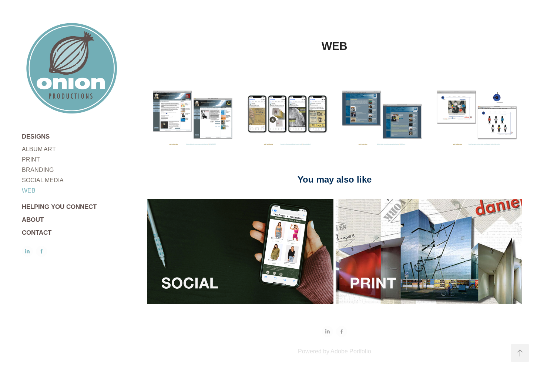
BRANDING (38, 170)
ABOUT (33, 219)
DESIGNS (36, 136)
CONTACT (36, 232)
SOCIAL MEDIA (43, 180)
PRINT (31, 159)
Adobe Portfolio (350, 351)
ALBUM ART (39, 149)
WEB (29, 190)
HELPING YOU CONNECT (59, 206)
